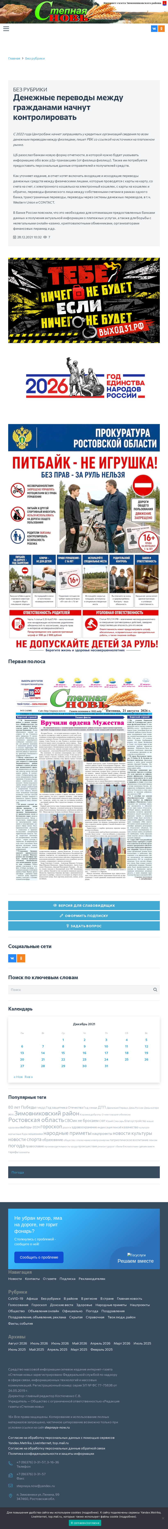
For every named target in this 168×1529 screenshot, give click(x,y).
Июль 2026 (39, 1343)
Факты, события (20, 1323)
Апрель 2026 (100, 1343)
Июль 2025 (142, 1343)
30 (84, 1066)
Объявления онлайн (43, 1311)
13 (22, 1053)
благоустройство (135, 1121)
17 (106, 1053)
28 (43, 1066)
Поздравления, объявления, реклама (37, 1317)
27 (22, 1066)
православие (35, 1146)
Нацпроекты (140, 1305)
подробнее (90, 1512)
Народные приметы (111, 1305)
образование (52, 1139)
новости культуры (132, 1133)
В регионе (89, 1298)
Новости (15, 1278)
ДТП (102, 1107)
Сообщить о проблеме (39, 1257)
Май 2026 (79, 1343)
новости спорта (25, 1139)
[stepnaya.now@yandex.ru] (12, 1485)
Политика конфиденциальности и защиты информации (51, 1453)
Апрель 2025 (57, 1349)
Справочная (95, 1317)
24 (106, 1059)
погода (16, 1145)
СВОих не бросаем (82, 1120)
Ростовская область (36, 1119)
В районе (71, 1298)
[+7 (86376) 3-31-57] (12, 1475)
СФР (102, 1121)
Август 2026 (17, 1343)
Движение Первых (117, 1107)
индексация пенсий (109, 1127)
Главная (14, 58)
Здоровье (84, 1305)
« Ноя (18, 1077)
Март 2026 (122, 1343)
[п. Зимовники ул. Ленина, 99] (12, 1496)
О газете (49, 1278)
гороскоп (51, 1126)
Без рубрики (35, 58)
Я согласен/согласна (85, 1522)
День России (136, 1107)
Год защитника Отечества (64, 1107)
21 (43, 1059)
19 (146, 1053)
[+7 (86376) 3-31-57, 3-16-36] (12, 1463)
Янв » (28, 1077)
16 (84, 1053)
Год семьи (90, 1107)
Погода (17, 1172)
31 (106, 1066)
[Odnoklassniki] (161, 28)
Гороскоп (39, 1305)
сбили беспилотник (126, 1146)
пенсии (153, 1140)
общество (70, 1140)
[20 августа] (84, 778)
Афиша (32, 1298)
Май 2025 (36, 1349)
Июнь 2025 (17, 1349)
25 (126, 1059)
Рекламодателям (92, 1278)
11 (126, 1046)
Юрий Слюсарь (115, 1120)
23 (84, 1059)
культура (144, 1127)
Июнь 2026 (60, 1343)
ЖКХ (11, 1114)
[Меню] (6, 29)
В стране (107, 1298)
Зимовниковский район (46, 1113)
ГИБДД (40, 1107)
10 (106, 1046)
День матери (151, 1107)
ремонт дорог (106, 1146)
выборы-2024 (30, 1127)
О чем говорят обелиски (116, 1114)
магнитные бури (18, 1133)
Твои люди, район (121, 1317)
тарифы (13, 1152)
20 (22, 1059)
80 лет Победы (22, 1107)
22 (63, 1059)
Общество (16, 1311)
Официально (72, 1311)
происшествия (87, 1146)
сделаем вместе (146, 1146)
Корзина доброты (90, 1114)
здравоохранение (84, 1127)
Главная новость (129, 1298)
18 (126, 1053)
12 (146, 1046)
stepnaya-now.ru (57, 1427)
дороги (67, 1127)
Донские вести (61, 1305)
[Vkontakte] (154, 28)
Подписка (67, 1278)
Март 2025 (79, 1349)
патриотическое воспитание (129, 1140)
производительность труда (61, 1146)
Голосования (18, 1305)
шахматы (24, 1152)
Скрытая (76, 1317)
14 (43, 1053)
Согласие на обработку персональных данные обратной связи (56, 1448)
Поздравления (113, 1311)
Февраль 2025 (102, 1349)
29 (63, 1066)
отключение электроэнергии (92, 1140)
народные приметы (67, 1132)
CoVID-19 (15, 1298)
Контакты (32, 1278)
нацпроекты (102, 1133)
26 (146, 1059)
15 (63, 1053)
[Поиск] (155, 989)
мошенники (35, 1133)
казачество (130, 1127)
